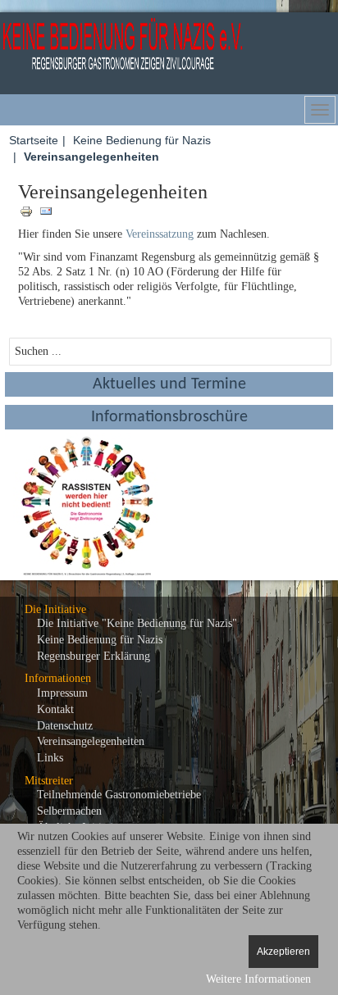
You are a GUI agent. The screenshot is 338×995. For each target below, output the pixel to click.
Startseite (33, 140)
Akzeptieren (283, 951)
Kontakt (55, 709)
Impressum (62, 693)
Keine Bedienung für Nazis (142, 140)
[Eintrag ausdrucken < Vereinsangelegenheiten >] (28, 210)
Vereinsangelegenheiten (90, 741)
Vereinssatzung (160, 234)
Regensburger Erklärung (93, 656)
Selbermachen (69, 811)
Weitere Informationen (258, 979)
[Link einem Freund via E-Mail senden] (46, 210)
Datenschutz (65, 726)
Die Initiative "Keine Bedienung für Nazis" (137, 623)
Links (50, 758)
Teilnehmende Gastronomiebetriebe (119, 794)
